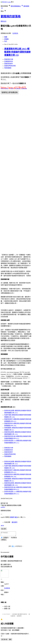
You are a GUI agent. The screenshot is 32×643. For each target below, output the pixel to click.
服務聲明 (19, 616)
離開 (10, 639)
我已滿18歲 (4, 639)
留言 (16, 517)
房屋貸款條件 (8, 63)
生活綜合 (15, 33)
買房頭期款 (7, 68)
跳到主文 (3, 21)
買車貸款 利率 (8, 59)
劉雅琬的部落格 (11, 16)
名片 (5, 41)
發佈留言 (3, 539)
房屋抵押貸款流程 (10, 66)
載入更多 (3, 528)
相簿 (5, 37)
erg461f (3, 507)
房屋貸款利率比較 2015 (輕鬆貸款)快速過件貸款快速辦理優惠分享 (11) (17, 52)
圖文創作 (14, 522)
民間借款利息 (8, 61)
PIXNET (8, 614)
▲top (2, 525)
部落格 (6, 39)
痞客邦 (12, 517)
